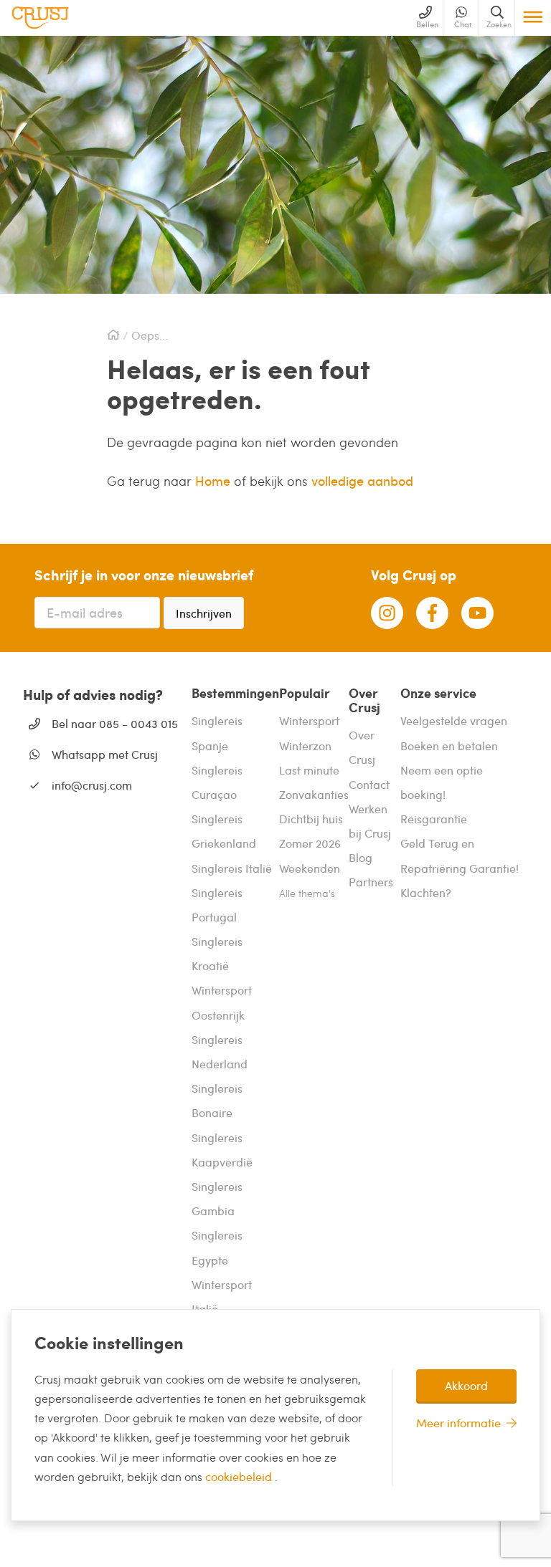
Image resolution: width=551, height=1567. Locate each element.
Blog (360, 857)
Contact (369, 784)
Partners (371, 881)
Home (214, 480)
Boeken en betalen (449, 745)
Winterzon (305, 745)
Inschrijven (204, 612)
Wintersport (309, 720)
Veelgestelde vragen (453, 720)
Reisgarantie (433, 818)
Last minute (309, 769)
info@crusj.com (92, 784)
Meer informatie (458, 1422)
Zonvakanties (314, 794)
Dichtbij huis (311, 818)
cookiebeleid (240, 1476)
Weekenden (309, 868)
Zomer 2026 (310, 842)
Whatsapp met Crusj (105, 754)
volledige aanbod (362, 480)
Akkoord (466, 1385)
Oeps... (149, 335)
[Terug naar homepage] (40, 18)
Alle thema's (307, 893)
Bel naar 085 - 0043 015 (115, 723)
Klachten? (425, 892)
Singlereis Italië (232, 868)
